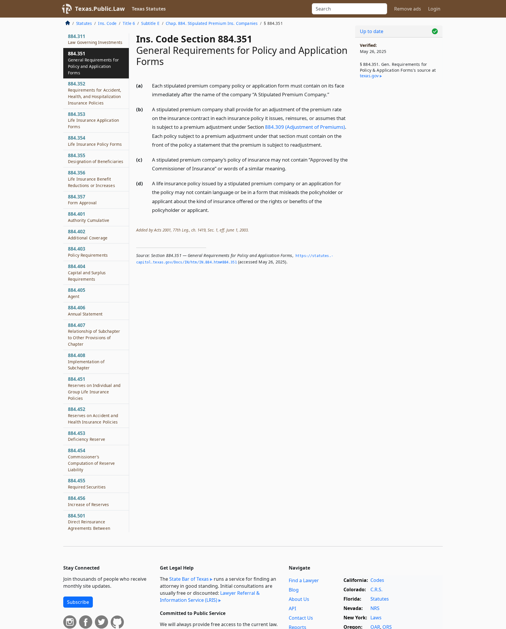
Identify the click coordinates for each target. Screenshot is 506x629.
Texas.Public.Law (100, 9)
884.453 (86, 436)
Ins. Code (107, 23)
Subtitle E (150, 23)
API (292, 608)
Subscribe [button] (78, 602)
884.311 (95, 39)
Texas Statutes (149, 9)
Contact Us (301, 618)
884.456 (88, 501)
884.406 (85, 310)
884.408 (86, 361)
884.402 (87, 234)
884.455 (87, 483)
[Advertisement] (399, 180)
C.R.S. (376, 589)
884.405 (76, 293)
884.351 (93, 62)
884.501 (89, 528)
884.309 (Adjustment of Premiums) (305, 127)
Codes (377, 580)
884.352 (94, 92)
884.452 (93, 415)
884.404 (87, 272)
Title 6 (129, 23)
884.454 (91, 459)
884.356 (91, 178)
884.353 (93, 120)
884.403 (88, 252)
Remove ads (407, 9)
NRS (375, 608)
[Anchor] (332, 94)
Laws (376, 617)
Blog (294, 590)
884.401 (88, 217)
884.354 (95, 141)
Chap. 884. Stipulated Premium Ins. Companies (212, 23)
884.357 (82, 199)
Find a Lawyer (304, 580)
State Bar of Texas (189, 579)
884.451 (94, 388)
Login (434, 9)
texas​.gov (369, 75)
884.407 (94, 334)
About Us (299, 599)
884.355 (95, 158)
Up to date (371, 31)
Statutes (84, 23)
